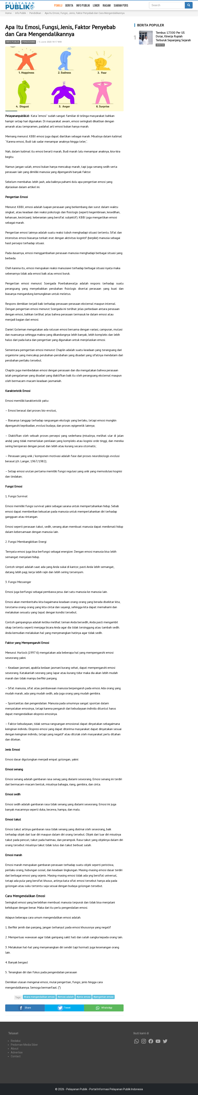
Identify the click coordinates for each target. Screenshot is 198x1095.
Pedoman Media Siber (24, 1044)
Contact (15, 1056)
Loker (96, 5)
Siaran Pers (121, 5)
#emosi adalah (66, 997)
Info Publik (83, 5)
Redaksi (15, 1040)
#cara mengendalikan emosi (39, 997)
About (14, 1048)
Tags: (18, 997)
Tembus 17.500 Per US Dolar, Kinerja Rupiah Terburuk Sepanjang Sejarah (173, 36)
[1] (146, 38)
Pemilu (58, 5)
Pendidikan (28, 42)
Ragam (107, 5)
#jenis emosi (83, 997)
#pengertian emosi (103, 997)
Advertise (17, 1052)
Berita (69, 5)
